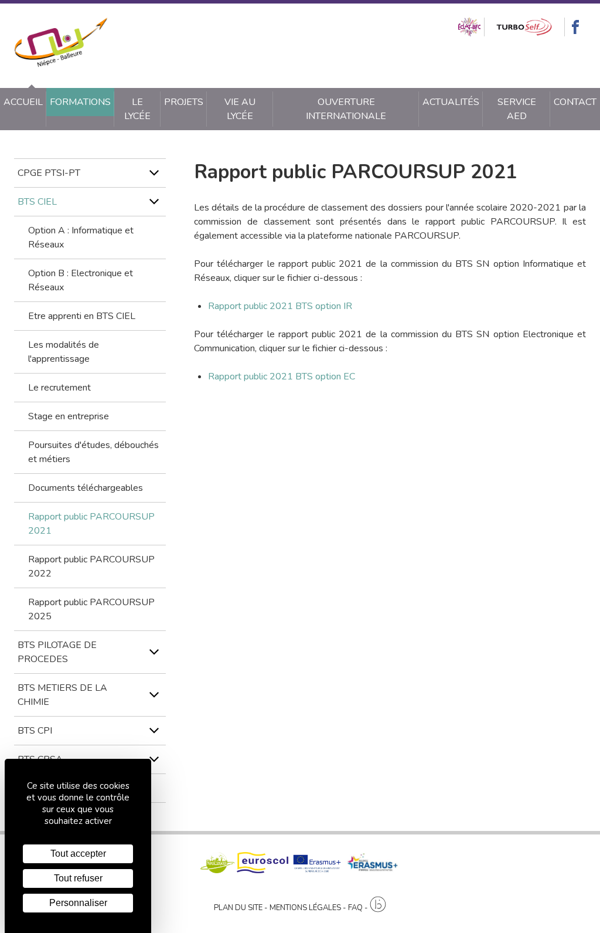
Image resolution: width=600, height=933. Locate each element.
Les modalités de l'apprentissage (63, 351)
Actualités (450, 102)
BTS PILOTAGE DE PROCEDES (57, 652)
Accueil (23, 102)
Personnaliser (78, 903)
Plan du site (238, 908)
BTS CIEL (37, 201)
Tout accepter (78, 854)
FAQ (355, 908)
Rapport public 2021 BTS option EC (281, 376)
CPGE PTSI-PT (49, 173)
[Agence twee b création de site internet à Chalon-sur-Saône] (378, 905)
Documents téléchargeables (85, 487)
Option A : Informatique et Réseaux (81, 237)
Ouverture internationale (346, 109)
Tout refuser (78, 878)
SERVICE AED (516, 109)
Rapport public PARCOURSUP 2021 (91, 523)
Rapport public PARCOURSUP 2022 (91, 566)
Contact (575, 102)
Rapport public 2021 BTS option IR (280, 306)
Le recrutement (59, 387)
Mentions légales (305, 908)
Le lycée (137, 109)
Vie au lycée (239, 109)
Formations (80, 102)
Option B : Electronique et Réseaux (80, 280)
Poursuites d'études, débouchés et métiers (93, 452)
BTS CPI (35, 730)
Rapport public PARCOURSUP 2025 (91, 609)
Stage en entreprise (68, 416)
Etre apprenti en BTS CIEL (81, 316)
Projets (183, 102)
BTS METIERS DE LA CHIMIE (62, 694)
